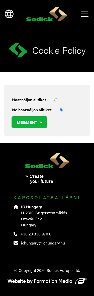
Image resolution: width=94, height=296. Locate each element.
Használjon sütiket (29, 100)
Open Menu (84, 14)
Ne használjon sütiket (32, 110)
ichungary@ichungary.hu (43, 243)
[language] (9, 14)
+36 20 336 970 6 (35, 234)
